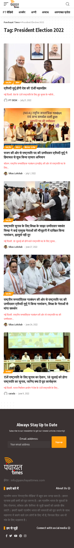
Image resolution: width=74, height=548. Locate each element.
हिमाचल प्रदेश (30, 147)
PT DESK (13, 100)
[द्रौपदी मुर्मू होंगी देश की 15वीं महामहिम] (37, 63)
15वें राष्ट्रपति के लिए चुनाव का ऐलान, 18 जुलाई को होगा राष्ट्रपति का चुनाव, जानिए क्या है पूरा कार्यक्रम (35, 379)
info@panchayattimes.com (28, 480)
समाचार (8, 371)
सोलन (18, 147)
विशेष (18, 82)
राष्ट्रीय (8, 82)
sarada (12, 393)
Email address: (29, 438)
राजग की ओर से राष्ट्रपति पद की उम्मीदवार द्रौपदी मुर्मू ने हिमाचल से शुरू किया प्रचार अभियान (35, 155)
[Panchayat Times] (14, 4)
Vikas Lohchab (16, 173)
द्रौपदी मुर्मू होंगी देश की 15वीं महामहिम (25, 88)
